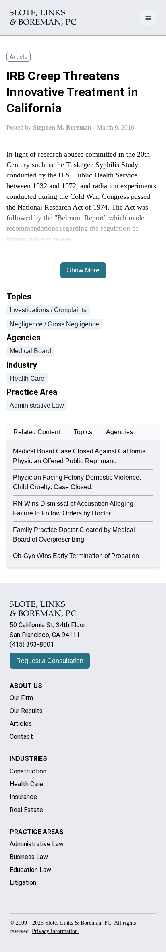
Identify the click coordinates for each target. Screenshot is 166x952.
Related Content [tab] (36, 432)
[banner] (43, 18)
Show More (83, 270)
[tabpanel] (83, 503)
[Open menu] (148, 18)
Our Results (26, 711)
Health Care (26, 784)
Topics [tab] (83, 432)
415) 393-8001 (33, 644)
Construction (28, 771)
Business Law (29, 857)
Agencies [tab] (119, 432)
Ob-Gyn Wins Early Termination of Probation (76, 555)
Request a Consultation (49, 660)
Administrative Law (37, 844)
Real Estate (26, 810)
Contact (21, 736)
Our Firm (21, 698)
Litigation (23, 882)
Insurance (23, 797)
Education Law (30, 870)
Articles (21, 723)
